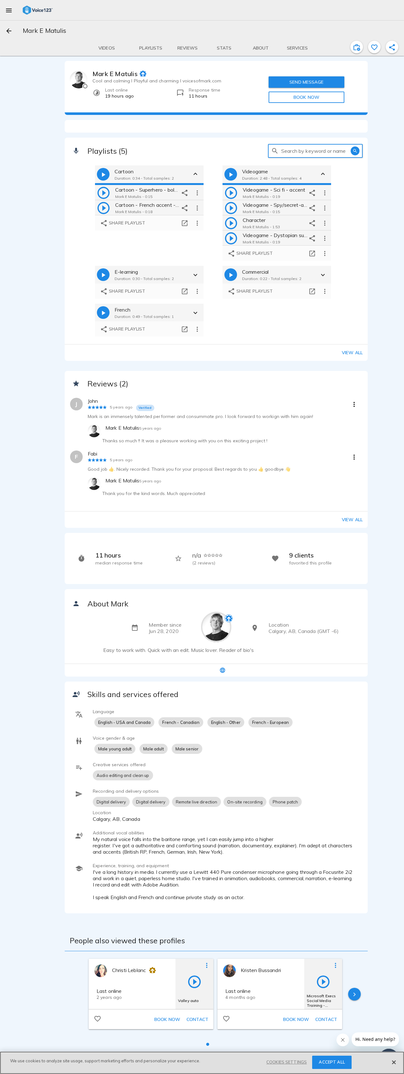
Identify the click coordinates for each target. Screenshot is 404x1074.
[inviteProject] (356, 47)
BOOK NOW (306, 97)
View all (352, 352)
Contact (197, 1019)
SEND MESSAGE (306, 82)
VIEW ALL (352, 519)
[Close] (394, 1062)
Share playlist (126, 223)
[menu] (9, 10)
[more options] (197, 192)
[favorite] (374, 47)
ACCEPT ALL (332, 1062)
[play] (103, 192)
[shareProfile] (392, 47)
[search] (275, 151)
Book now (167, 1019)
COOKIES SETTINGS (286, 1062)
